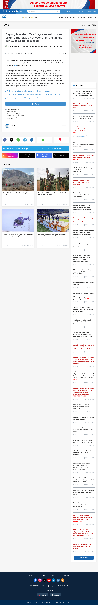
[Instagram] (4, 11)
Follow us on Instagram (11, 155)
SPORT (90, 17)
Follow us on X (61, 155)
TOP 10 (66, 575)
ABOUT (31, 575)
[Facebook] (35, 580)
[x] (44, 580)
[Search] (58, 11)
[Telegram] (12, 11)
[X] (7, 11)
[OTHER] (95, 17)
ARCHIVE (55, 575)
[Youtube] (9, 11)
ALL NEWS (59, 17)
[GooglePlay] (42, 595)
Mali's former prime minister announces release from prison (28, 91)
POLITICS (67, 17)
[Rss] (17, 11)
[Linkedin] (14, 11)
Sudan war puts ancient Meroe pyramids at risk (24, 98)
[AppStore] (55, 595)
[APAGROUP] (49, 590)
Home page (86, 25)
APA (15, 65)
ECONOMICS (82, 17)
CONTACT (43, 575)
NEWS (74, 17)
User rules (58, 602)
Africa (94, 25)
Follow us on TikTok (28, 155)
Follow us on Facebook (45, 155)
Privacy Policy (67, 602)
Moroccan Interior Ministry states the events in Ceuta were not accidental (33, 94)
